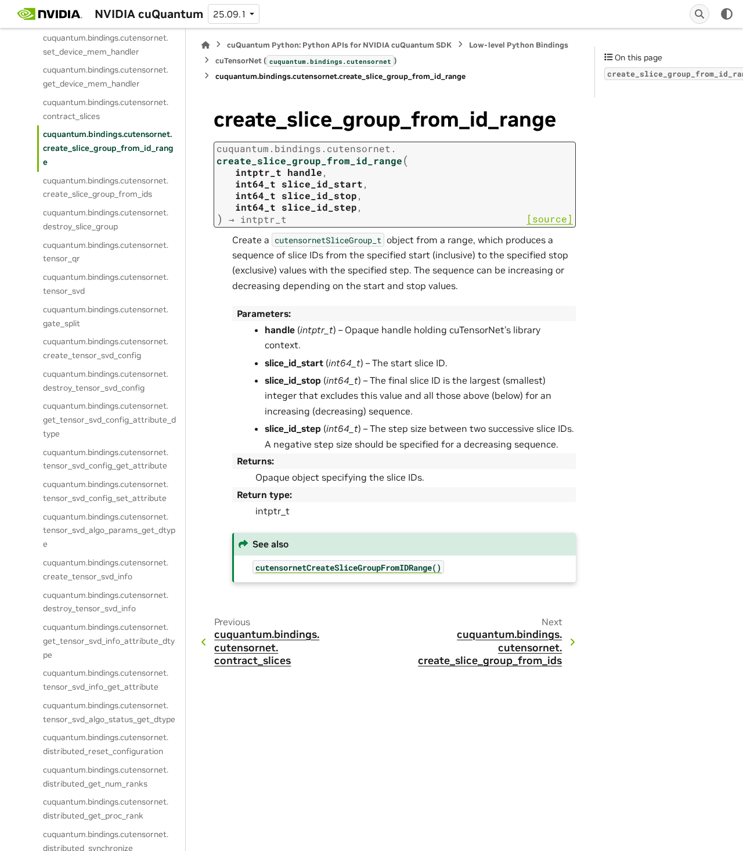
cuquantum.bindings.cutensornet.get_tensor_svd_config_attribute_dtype (109, 420)
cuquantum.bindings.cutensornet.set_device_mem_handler (105, 44)
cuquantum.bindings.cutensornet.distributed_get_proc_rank (105, 808)
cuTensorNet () (306, 61)
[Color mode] (727, 14)
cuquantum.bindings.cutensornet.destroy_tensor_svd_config (105, 381)
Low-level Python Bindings (518, 45)
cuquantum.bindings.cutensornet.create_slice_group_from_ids (105, 187)
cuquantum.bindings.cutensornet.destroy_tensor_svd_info (105, 601)
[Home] (205, 45)
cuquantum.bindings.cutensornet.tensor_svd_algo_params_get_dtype (109, 530)
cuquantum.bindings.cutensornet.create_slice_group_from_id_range (108, 148)
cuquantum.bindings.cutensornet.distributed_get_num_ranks (105, 777)
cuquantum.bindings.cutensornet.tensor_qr (105, 251)
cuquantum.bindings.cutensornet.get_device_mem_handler (105, 76)
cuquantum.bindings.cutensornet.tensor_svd (105, 284)
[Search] (699, 14)
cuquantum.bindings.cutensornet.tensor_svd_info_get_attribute (105, 680)
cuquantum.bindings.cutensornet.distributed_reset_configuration (105, 744)
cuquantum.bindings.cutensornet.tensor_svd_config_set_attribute (105, 491)
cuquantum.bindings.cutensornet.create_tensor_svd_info (105, 569)
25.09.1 (230, 14)
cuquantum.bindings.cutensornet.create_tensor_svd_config (105, 348)
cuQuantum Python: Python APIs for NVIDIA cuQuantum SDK (339, 45)
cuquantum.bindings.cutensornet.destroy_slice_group (105, 219)
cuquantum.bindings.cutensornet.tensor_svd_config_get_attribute (105, 458)
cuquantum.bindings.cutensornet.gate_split (105, 316)
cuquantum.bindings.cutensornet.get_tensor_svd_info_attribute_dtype (109, 641)
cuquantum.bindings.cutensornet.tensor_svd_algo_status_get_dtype (109, 712)
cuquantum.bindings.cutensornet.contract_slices (105, 109)
